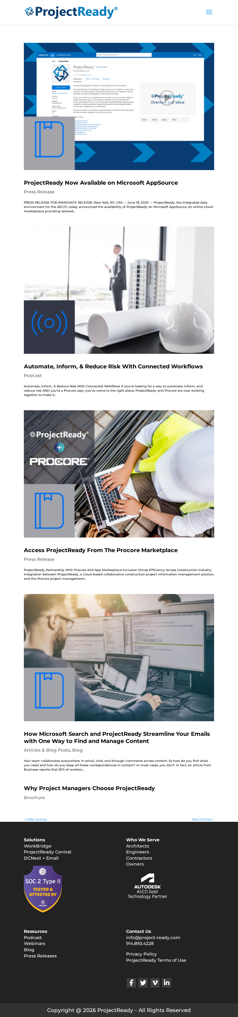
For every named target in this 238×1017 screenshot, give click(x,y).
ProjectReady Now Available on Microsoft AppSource (101, 182)
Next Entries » (203, 819)
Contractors (139, 858)
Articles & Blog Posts (47, 750)
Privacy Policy (141, 954)
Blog (77, 750)
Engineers (137, 852)
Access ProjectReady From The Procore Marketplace (101, 550)
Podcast (33, 375)
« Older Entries (35, 819)
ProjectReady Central (47, 852)
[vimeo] (155, 983)
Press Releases (40, 956)
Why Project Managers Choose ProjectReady (89, 788)
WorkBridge (37, 846)
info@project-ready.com (153, 937)
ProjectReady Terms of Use (156, 960)
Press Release (39, 192)
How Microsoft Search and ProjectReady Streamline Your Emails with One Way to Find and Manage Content (117, 738)
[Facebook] (131, 983)
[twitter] (143, 983)
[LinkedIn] (166, 983)
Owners (135, 864)
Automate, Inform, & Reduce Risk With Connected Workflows (113, 366)
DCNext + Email (41, 858)
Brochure (34, 797)
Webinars (34, 943)
